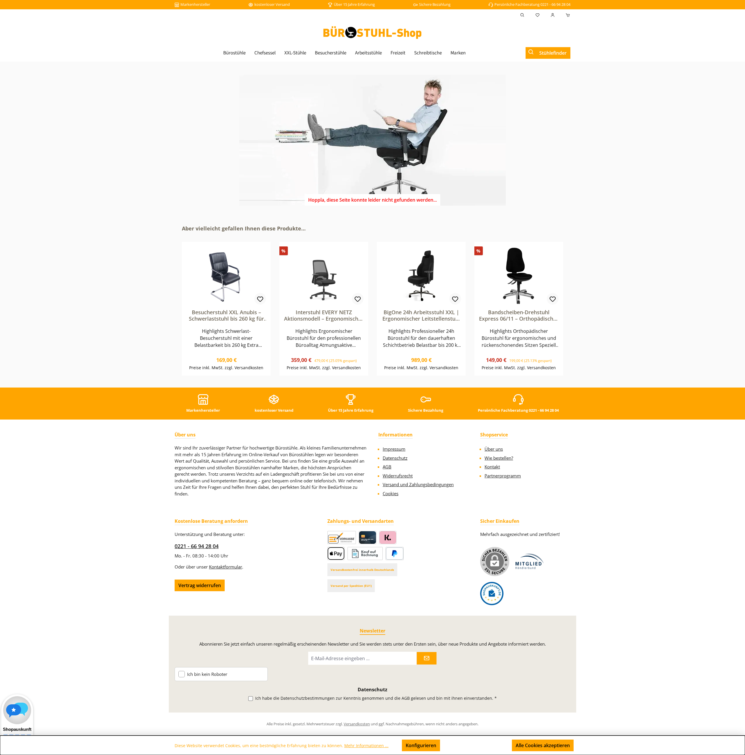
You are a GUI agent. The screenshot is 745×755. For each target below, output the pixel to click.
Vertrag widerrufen (199, 585)
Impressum (394, 449)
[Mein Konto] (553, 15)
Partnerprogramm (503, 476)
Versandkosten (357, 723)
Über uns (494, 449)
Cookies (390, 493)
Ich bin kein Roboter (207, 674)
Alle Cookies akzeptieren (543, 745)
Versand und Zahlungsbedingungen (418, 484)
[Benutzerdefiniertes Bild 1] (529, 561)
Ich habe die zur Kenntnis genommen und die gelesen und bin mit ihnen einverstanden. (376, 698)
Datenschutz (395, 458)
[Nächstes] (566, 300)
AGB (387, 467)
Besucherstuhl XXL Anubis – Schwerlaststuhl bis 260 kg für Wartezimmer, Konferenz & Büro (226, 315)
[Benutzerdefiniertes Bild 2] (491, 593)
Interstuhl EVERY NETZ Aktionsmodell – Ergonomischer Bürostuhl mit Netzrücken (323, 315)
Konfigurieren (421, 745)
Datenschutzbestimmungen (308, 698)
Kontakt (492, 467)
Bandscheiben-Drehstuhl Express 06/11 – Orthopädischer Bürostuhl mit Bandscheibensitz (518, 315)
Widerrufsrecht (398, 476)
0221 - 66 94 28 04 (197, 546)
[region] (372, 300)
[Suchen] (522, 15)
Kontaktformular (225, 567)
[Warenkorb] (566, 15)
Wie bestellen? (499, 458)
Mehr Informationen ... (366, 745)
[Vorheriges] (179, 300)
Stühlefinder (553, 53)
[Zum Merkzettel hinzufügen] (260, 299)
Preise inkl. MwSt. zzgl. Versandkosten (226, 367)
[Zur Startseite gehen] (372, 32)
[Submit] (426, 658)
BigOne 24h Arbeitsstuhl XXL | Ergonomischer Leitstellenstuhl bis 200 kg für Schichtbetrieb (421, 315)
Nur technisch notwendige (476, 745)
